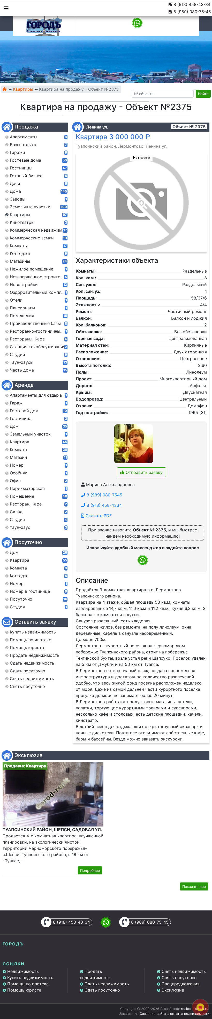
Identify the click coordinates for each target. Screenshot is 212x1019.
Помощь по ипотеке (28, 983)
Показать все (194, 886)
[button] (141, 200)
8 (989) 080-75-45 (192, 11)
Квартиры (23, 89)
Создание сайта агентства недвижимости (174, 1013)
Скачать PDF (98, 515)
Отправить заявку (143, 472)
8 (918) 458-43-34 (191, 4)
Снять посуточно (179, 977)
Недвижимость (23, 971)
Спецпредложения (181, 983)
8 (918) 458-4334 (103, 505)
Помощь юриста (24, 990)
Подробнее (90, 870)
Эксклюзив (173, 990)
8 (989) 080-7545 (103, 494)
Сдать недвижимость (107, 983)
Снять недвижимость (184, 971)
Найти (203, 93)
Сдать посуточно (102, 990)
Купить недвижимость (30, 977)
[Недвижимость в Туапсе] (4, 89)
